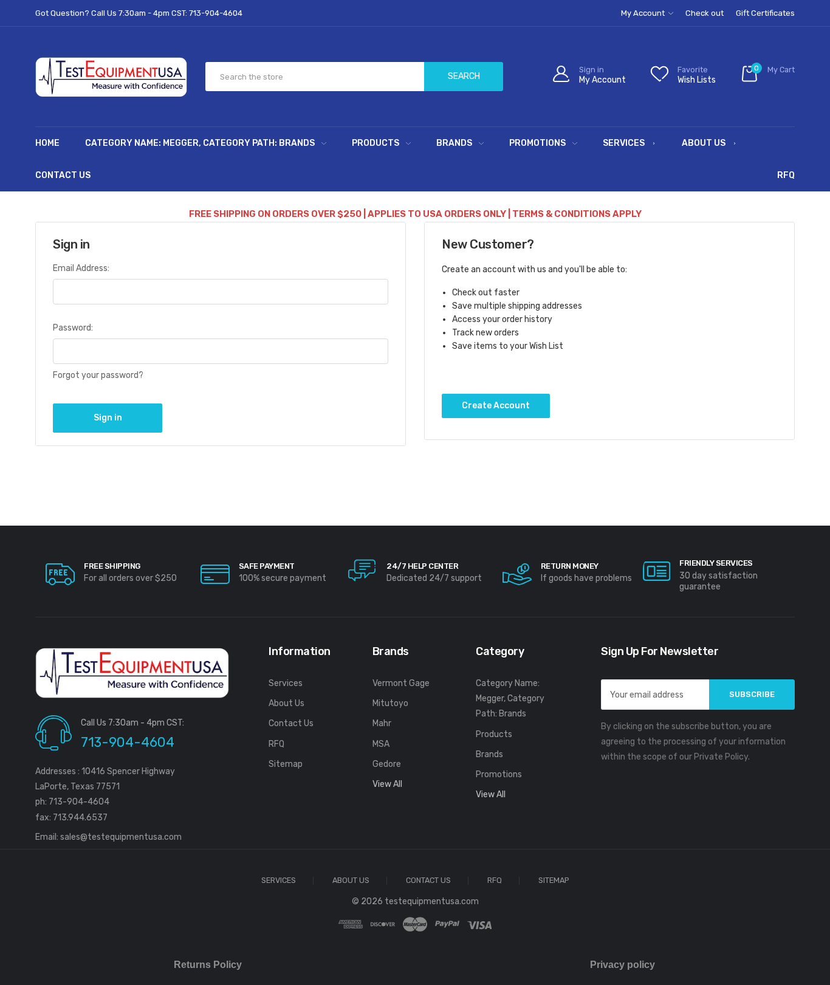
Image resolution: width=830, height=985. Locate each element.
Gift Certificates (765, 13)
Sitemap (286, 764)
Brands (454, 143)
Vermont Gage (401, 683)
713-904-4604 (127, 742)
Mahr (381, 723)
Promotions (537, 143)
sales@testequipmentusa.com (121, 837)
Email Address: (81, 268)
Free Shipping (112, 566)
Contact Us (63, 175)
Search (464, 76)
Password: (73, 328)
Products (375, 143)
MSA (380, 744)
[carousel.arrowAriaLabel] (60, 574)
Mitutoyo (390, 703)
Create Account (496, 405)
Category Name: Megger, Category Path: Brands (200, 143)
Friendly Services (716, 563)
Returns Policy (208, 964)
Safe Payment (267, 566)
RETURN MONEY (569, 566)
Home (47, 143)
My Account (644, 13)
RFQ (786, 175)
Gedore (386, 764)
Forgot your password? (98, 375)
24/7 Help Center (422, 566)
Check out (704, 13)
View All (387, 784)
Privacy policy (622, 964)
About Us (703, 143)
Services (624, 143)
